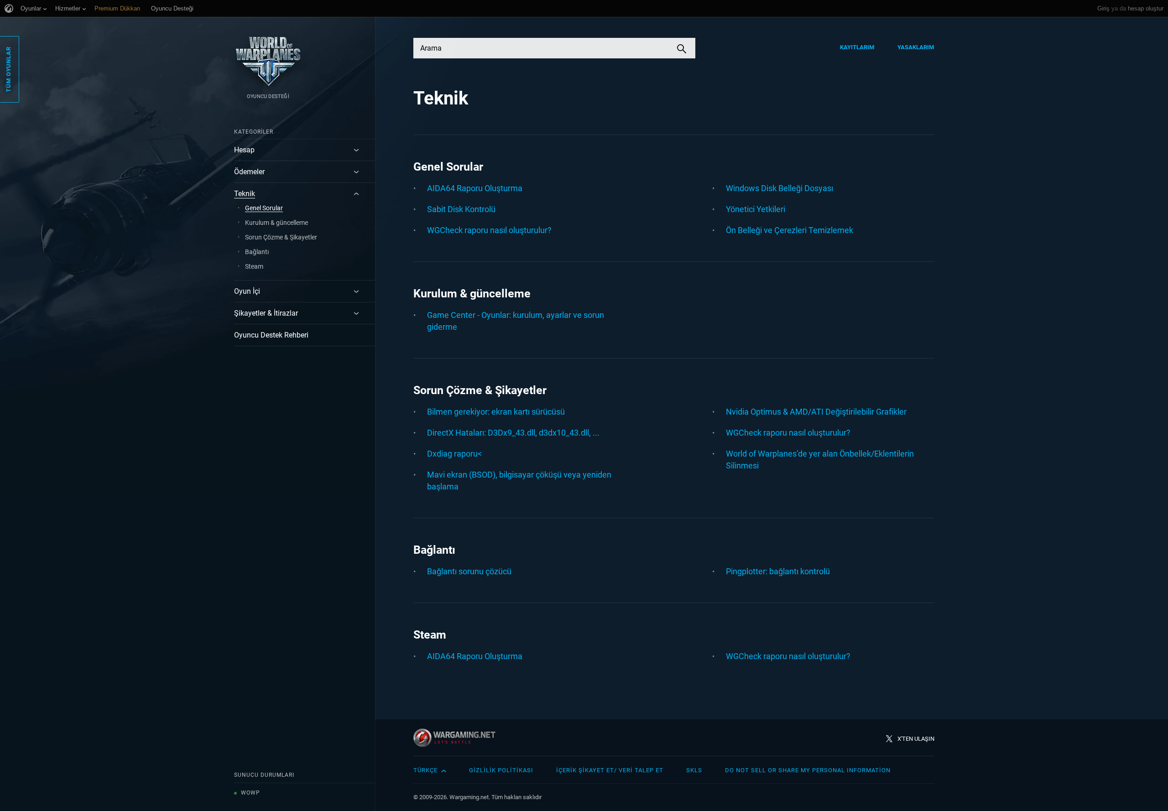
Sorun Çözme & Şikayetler (281, 237)
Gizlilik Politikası (501, 770)
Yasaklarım (915, 47)
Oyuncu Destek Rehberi (271, 335)
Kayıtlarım (857, 47)
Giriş (1103, 8)
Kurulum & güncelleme (276, 222)
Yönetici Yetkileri (755, 209)
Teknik (244, 193)
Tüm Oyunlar (8, 69)
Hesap (244, 150)
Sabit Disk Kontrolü (461, 209)
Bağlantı (257, 251)
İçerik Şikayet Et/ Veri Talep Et (609, 770)
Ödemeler (249, 171)
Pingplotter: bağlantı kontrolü (778, 571)
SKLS (694, 770)
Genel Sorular (264, 208)
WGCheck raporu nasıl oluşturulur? (489, 230)
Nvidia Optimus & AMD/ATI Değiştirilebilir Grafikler (816, 411)
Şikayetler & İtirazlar (266, 313)
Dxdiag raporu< (454, 453)
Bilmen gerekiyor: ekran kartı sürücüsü (496, 411)
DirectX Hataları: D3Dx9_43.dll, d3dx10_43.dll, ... (513, 432)
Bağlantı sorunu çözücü (469, 571)
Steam (254, 266)
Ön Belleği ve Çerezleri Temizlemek (789, 230)
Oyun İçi (247, 291)
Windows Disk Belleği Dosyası (779, 188)
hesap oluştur (1145, 8)
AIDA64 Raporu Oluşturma (474, 188)
